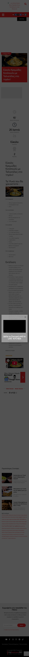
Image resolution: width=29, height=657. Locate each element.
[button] (25, 317)
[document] (14, 328)
